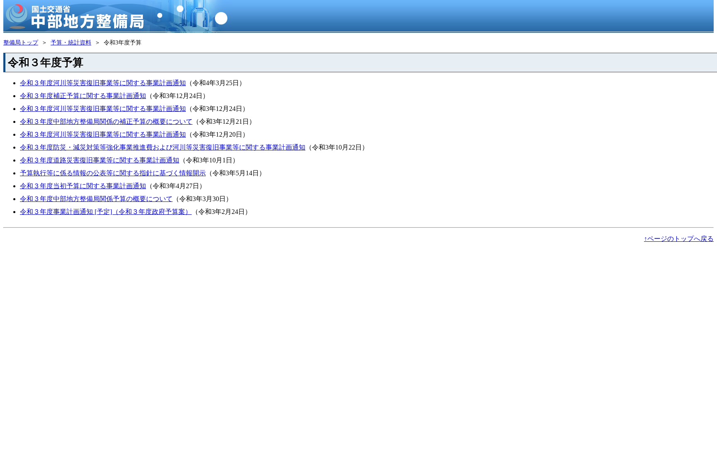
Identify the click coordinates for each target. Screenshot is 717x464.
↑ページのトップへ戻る (679, 238)
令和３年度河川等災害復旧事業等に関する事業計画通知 (103, 82)
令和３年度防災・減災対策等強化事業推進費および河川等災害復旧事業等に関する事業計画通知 (162, 147)
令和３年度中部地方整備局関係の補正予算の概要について (106, 121)
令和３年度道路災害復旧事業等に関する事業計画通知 (99, 160)
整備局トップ (20, 42)
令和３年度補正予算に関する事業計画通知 (83, 95)
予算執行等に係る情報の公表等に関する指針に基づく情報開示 (113, 173)
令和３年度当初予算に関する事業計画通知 (83, 185)
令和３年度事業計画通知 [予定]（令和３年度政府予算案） (106, 211)
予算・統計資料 (71, 42)
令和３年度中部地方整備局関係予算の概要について (96, 198)
